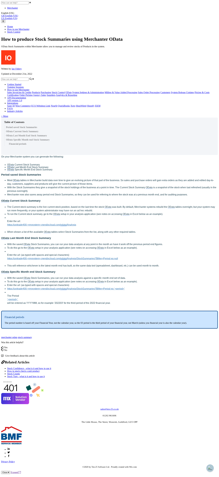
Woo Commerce (23, 106)
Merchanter (12, 8)
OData (68, 92)
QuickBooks (64, 106)
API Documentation (16, 98)
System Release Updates (182, 92)
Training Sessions (15, 87)
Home (10, 26)
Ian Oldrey (17, 69)
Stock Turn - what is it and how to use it (26, 376)
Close (5, 472)
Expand (15, 472)
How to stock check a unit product (23, 371)
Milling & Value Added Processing (121, 92)
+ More (4, 116)
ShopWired (81, 106)
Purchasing (46, 92)
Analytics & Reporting (66, 95)
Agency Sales (39, 95)
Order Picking (26, 95)
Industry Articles (15, 111)
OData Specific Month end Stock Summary (28, 139)
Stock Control (13, 32)
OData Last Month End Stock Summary (26, 135)
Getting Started (14, 84)
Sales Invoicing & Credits (19, 92)
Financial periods (17, 144)
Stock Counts (13, 373)
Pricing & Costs (202, 92)
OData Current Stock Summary (22, 131)
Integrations (12, 103)
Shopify (90, 106)
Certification (13, 95)
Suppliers (51, 95)
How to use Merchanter (18, 29)
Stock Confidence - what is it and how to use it (29, 368)
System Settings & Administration (88, 92)
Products (36, 92)
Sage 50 (11, 106)
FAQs (10, 108)
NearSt (54, 106)
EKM (97, 106)
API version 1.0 (14, 100)
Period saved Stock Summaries (21, 127)
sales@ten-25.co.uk (109, 409)
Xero (72, 106)
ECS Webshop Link (40, 106)
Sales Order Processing (149, 92)
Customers (165, 92)
